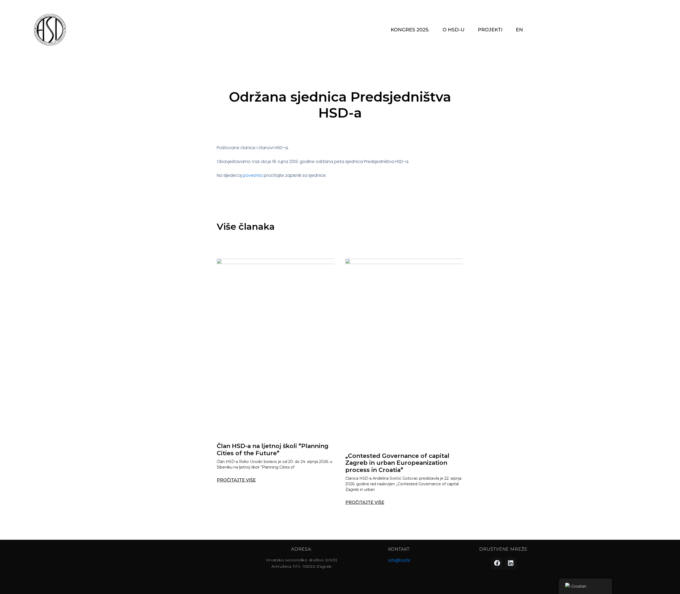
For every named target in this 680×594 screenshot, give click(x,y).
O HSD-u (454, 29)
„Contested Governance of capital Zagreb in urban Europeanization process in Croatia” (397, 463)
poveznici (253, 175)
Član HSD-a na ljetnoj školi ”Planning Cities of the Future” (273, 449)
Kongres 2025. (410, 29)
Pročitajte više (236, 480)
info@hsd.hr (399, 560)
